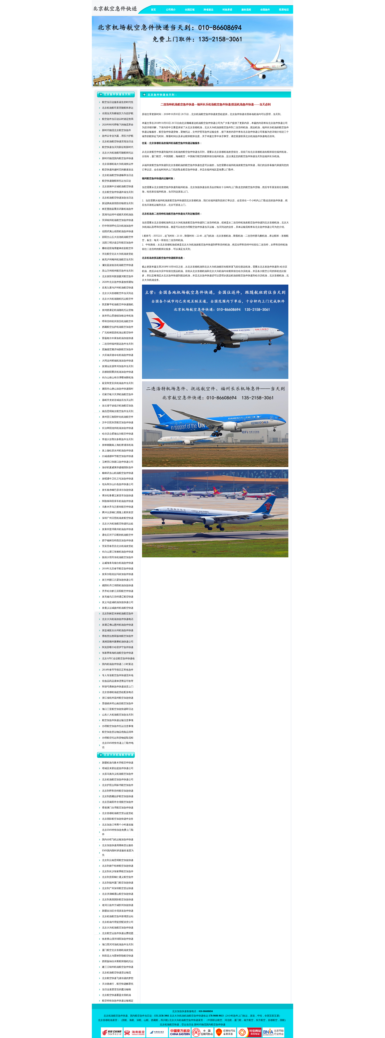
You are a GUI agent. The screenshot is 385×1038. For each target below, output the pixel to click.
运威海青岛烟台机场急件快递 (117, 563)
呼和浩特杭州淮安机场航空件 (117, 321)
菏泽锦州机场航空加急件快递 (117, 220)
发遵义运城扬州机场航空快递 (117, 608)
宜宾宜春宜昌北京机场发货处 (117, 546)
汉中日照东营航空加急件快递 (117, 422)
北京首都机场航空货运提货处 (117, 813)
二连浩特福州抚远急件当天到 (117, 343)
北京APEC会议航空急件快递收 (118, 658)
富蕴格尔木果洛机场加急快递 (117, 338)
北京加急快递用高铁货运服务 (117, 845)
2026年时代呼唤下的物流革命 (117, 124)
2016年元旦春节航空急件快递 (117, 568)
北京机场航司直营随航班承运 (117, 107)
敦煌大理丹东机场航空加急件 (117, 557)
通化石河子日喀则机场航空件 (117, 534)
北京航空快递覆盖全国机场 (116, 995)
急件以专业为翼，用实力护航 (117, 135)
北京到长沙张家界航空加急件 (117, 871)
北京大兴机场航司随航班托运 (117, 152)
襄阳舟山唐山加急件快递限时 (117, 388)
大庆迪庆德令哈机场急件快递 (117, 355)
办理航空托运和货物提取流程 (117, 737)
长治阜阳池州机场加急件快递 (117, 428)
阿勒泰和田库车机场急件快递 (117, 501)
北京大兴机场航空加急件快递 (117, 927)
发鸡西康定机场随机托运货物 (117, 310)
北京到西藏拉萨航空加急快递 (117, 796)
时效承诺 (227, 9)
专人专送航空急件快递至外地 (117, 675)
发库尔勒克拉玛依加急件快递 (117, 574)
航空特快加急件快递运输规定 (117, 1000)
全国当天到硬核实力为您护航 (117, 113)
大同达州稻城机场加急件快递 (117, 360)
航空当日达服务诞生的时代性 (117, 102)
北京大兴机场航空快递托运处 (117, 523)
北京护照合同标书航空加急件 (117, 785)
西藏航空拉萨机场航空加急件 (117, 327)
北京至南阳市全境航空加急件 (117, 802)
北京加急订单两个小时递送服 (117, 824)
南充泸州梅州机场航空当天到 (117, 259)
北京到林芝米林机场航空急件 (117, 613)
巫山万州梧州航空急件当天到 (117, 270)
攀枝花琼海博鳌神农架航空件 (117, 248)
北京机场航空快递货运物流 (116, 972)
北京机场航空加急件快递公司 (117, 779)
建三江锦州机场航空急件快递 (117, 967)
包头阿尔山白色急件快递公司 (117, 484)
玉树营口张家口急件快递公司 (117, 461)
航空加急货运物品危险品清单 (117, 732)
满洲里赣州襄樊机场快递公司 (117, 641)
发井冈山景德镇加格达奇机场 (117, 315)
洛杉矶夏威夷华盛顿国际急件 (117, 467)
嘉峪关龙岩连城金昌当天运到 (117, 400)
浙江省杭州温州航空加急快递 (117, 697)
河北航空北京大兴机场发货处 (117, 253)
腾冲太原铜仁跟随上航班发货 (117, 512)
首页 (153, 9)
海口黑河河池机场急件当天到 (117, 944)
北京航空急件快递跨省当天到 (117, 192)
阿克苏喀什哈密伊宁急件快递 (117, 647)
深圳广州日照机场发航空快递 (117, 518)
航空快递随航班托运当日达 (116, 180)
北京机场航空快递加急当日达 (117, 197)
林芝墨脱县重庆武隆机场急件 (117, 209)
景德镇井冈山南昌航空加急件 (117, 703)
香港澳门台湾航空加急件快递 (117, 807)
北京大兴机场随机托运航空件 (117, 298)
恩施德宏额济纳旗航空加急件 (117, 349)
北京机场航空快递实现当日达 (117, 141)
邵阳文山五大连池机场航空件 (117, 237)
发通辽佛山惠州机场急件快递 (117, 624)
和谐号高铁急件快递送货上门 (117, 686)
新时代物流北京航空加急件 (116, 130)
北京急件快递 (171, 275)
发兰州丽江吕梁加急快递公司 (117, 579)
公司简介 (171, 9)
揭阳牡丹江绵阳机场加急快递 (117, 585)
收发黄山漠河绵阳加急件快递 (117, 938)
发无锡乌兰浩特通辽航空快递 (117, 596)
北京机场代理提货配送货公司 (117, 922)
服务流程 (246, 9)
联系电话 (284, 9)
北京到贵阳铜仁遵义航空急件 (117, 877)
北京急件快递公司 (264, 227)
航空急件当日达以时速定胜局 (117, 119)
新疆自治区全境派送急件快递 (117, 910)
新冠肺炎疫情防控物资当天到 (117, 203)
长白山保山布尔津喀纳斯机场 (117, 377)
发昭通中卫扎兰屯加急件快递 (117, 478)
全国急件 (265, 9)
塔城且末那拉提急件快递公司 (117, 768)
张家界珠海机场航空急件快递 (117, 652)
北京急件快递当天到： (119, 94)
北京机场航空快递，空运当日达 (177, 1024)
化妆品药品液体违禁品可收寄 (117, 681)
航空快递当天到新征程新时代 (117, 147)
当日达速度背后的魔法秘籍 (116, 989)
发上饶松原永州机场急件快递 (117, 450)
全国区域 (190, 9)
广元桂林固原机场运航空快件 (117, 332)
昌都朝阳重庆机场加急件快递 (117, 371)
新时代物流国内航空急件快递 (117, 158)
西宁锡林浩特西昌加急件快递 (117, 540)
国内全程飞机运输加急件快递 (117, 839)
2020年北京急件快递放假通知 (117, 282)
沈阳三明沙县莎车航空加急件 (117, 242)
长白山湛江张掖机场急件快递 (117, 551)
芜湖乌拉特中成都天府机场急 (117, 214)
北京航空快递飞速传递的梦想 (117, 978)
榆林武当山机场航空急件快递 (117, 473)
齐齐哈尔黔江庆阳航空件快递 (117, 591)
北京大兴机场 (178, 222)
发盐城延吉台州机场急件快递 (117, 630)
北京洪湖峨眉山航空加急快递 (117, 893)
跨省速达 (208, 9)
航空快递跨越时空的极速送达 (117, 169)
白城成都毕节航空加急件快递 (117, 456)
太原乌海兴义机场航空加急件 (117, 773)
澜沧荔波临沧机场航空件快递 (117, 265)
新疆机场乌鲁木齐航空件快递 (117, 762)
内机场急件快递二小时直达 (118, 664)
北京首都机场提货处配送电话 (117, 692)
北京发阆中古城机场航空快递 (117, 186)
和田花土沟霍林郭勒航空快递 (117, 955)
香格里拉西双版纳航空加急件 (117, 636)
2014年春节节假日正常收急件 (117, 669)
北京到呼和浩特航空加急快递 (117, 790)
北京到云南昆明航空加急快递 (117, 860)
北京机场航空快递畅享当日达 (117, 175)
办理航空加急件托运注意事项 (117, 726)
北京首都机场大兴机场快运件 (117, 164)
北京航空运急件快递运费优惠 (117, 933)
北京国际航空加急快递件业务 (117, 818)
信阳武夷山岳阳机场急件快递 (117, 231)
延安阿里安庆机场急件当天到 (117, 383)
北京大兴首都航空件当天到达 (117, 293)
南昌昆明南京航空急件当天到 (117, 411)
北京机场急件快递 (255, 136)
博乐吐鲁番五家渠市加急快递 (117, 495)
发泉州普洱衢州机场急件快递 (117, 529)
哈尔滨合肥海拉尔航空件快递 (117, 433)
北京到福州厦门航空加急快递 (117, 882)
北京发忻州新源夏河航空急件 (117, 276)
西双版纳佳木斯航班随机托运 (117, 961)
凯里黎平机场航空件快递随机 (117, 304)
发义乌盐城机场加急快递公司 (117, 602)
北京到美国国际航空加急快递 (117, 899)
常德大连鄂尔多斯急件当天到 (117, 439)
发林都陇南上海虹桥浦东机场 (117, 445)
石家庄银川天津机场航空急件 (117, 394)
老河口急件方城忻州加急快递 (117, 905)
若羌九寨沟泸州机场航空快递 (117, 287)
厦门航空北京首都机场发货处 (117, 950)
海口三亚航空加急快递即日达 (117, 709)
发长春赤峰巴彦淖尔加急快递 (117, 489)
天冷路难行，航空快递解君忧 (117, 983)
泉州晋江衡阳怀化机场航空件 (117, 416)
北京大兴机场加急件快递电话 (117, 619)
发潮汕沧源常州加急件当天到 (117, 366)
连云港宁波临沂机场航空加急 (117, 405)
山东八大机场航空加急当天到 (117, 714)
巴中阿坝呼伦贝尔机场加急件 (117, 225)
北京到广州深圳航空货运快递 (117, 888)
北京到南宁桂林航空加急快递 (117, 865)
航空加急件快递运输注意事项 (117, 720)
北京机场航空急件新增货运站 (117, 916)
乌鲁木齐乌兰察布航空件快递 (117, 506)
